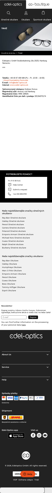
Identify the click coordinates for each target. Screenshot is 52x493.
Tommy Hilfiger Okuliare (13, 287)
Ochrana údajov (25, 480)
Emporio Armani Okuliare (14, 274)
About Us (6, 354)
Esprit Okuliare (9, 290)
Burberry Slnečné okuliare (14, 248)
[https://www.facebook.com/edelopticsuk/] (33, 436)
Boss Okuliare (8, 284)
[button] (13, 4)
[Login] (26, 13)
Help (4, 379)
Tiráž (36, 480)
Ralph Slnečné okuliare (12, 244)
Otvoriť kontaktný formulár (15, 80)
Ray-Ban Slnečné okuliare (14, 218)
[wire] (39, 398)
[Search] (8, 13)
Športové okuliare (42, 19)
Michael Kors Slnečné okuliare (16, 238)
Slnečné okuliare (9, 19)
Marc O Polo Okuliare (12, 270)
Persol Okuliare (9, 277)
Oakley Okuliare (9, 264)
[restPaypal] (23, 398)
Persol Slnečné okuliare (13, 224)
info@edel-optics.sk (18, 82)
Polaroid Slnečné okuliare (14, 231)
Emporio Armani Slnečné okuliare (17, 234)
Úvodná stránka (8, 53)
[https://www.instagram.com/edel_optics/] (39, 436)
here (23, 325)
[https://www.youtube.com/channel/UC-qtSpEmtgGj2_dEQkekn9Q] (45, 436)
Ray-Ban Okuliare (10, 260)
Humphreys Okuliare (11, 267)
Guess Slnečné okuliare (13, 241)
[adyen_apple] (31, 398)
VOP (15, 480)
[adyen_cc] (4, 398)
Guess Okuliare (9, 280)
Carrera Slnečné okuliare (13, 228)
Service (5, 367)
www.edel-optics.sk (19, 85)
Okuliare (25, 19)
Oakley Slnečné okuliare (13, 221)
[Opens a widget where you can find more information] (27, 474)
